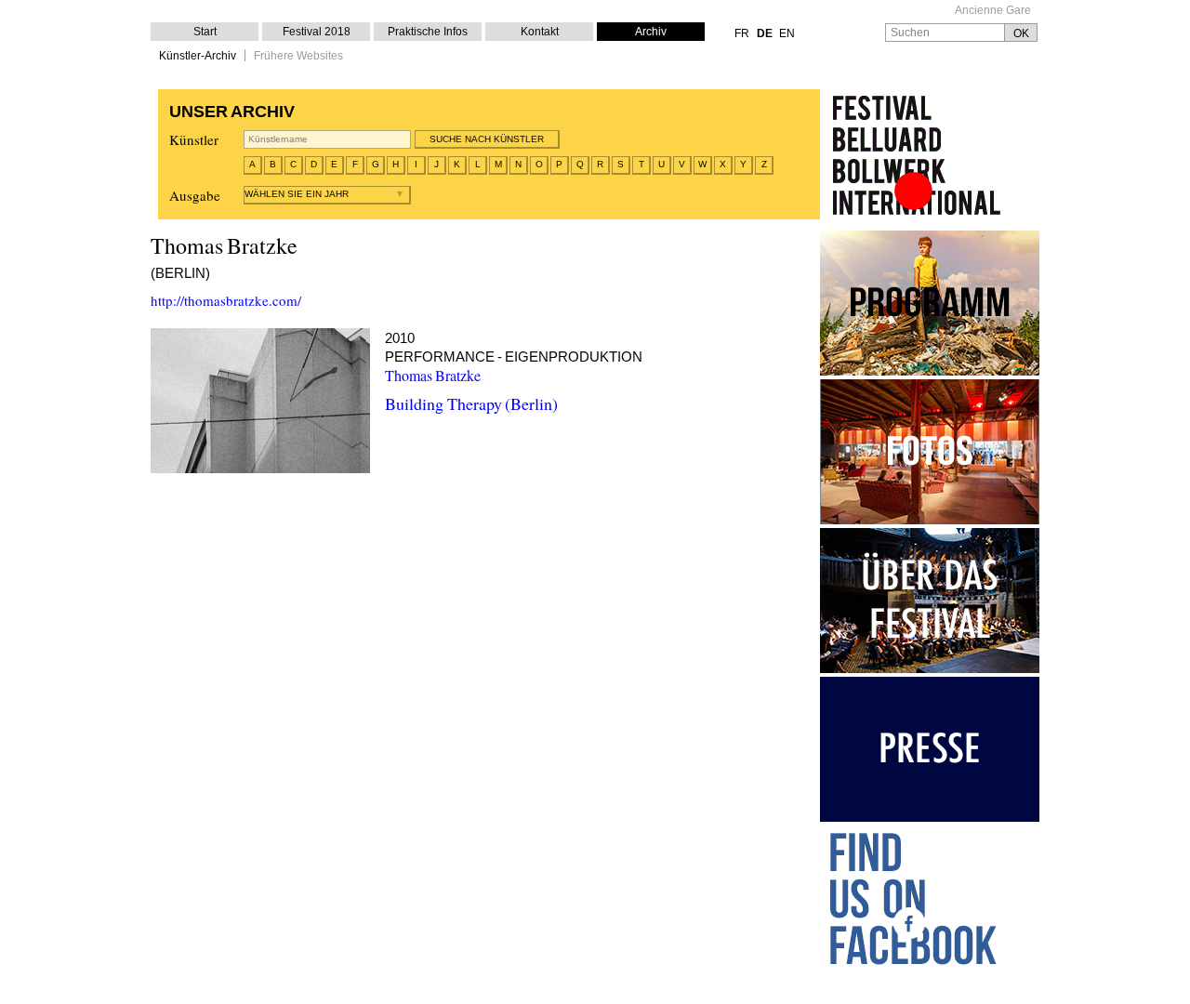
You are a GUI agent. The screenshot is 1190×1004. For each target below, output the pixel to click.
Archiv (651, 31)
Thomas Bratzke (433, 375)
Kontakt (540, 31)
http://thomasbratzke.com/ (226, 300)
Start (205, 31)
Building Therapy (260, 400)
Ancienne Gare (993, 11)
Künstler (193, 139)
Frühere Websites (298, 56)
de (765, 33)
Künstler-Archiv (197, 56)
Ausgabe (194, 195)
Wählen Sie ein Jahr (297, 194)
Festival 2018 (316, 31)
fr (741, 33)
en (787, 33)
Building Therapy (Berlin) (471, 403)
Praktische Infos (428, 31)
